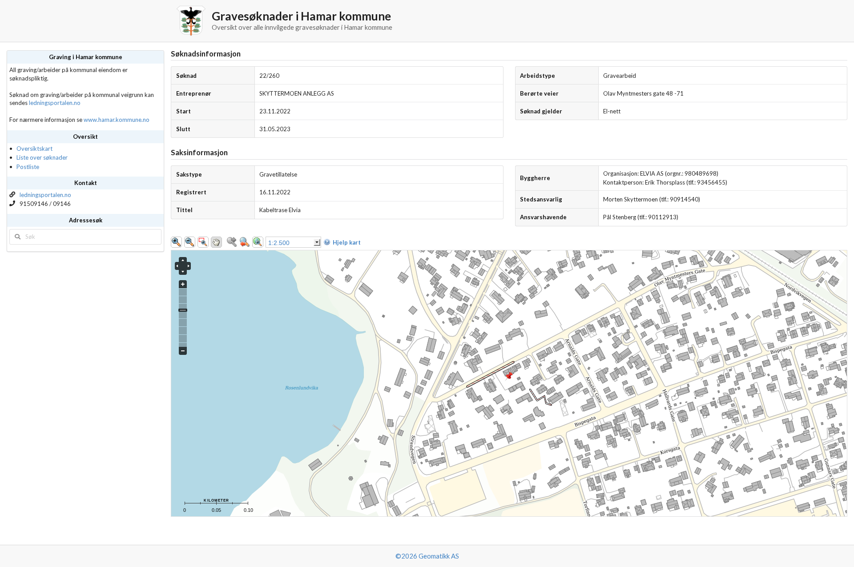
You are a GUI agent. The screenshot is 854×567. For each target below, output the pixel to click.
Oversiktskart (34, 148)
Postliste (27, 166)
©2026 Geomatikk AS (427, 556)
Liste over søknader (42, 157)
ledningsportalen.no (55, 102)
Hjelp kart (347, 242)
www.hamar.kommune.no (116, 119)
